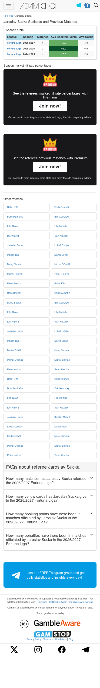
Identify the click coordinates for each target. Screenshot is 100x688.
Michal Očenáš (62, 264)
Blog (71, 639)
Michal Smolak (15, 274)
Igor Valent (13, 235)
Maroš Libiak (61, 340)
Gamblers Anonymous (81, 602)
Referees (8, 15)
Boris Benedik (61, 207)
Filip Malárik (60, 226)
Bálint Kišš (12, 207)
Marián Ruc (13, 254)
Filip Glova (12, 226)
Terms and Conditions (55, 639)
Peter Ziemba (14, 283)
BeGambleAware (58, 602)
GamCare (42, 602)
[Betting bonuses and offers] (87, 4)
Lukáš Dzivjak (61, 245)
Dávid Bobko (14, 302)
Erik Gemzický (61, 216)
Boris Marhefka (15, 216)
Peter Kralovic (61, 274)
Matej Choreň (14, 264)
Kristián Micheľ (62, 417)
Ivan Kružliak (61, 235)
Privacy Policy (34, 639)
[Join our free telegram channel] (79, 4)
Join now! (50, 105)
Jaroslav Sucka (15, 245)
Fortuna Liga (14, 42)
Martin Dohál (61, 254)
